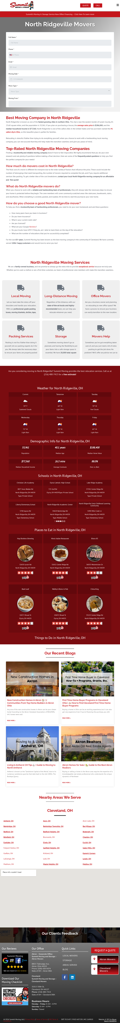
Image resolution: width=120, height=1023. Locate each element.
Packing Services (21, 336)
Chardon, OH (88, 837)
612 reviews (21, 971)
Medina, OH (87, 864)
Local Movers (70, 955)
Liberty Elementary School (25, 505)
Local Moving (21, 296)
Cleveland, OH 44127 (40, 989)
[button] (60, 5)
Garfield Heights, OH (51, 848)
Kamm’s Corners (89, 853)
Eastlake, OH (9, 842)
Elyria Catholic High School (60, 483)
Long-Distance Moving (61, 296)
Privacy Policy (30, 1019)
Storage (61, 336)
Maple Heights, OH (50, 864)
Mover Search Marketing (110, 1020)
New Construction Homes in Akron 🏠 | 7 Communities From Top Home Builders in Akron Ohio (30, 703)
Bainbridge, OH (10, 826)
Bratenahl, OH (88, 832)
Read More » (11, 720)
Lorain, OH (87, 859)
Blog (65, 969)
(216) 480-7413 (44, 992)
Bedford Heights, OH (51, 832)
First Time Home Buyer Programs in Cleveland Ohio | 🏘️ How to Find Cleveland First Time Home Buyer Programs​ (86, 703)
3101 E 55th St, (38, 987)
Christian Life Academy (25, 483)
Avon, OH (47, 821)
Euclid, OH (87, 842)
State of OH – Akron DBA (42, 971)
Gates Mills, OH (89, 848)
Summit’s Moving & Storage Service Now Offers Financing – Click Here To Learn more (60, 14)
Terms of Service (42, 1019)
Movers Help (101, 336)
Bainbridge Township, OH (53, 826)
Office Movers (101, 296)
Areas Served (70, 965)
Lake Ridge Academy (94, 483)
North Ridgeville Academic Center (60, 505)
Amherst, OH (8, 821)
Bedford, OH (8, 832)
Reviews (32, 227)
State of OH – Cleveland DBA (43, 995)
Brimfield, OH (9, 837)
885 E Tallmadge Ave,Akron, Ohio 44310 (40, 965)
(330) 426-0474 (44, 968)
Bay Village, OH (89, 826)
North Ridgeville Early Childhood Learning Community (94, 505)
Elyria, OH (47, 842)
